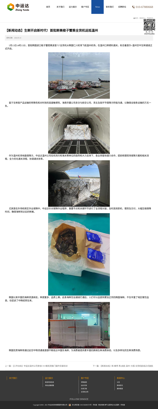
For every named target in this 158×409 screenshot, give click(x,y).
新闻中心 (143, 18)
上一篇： (36, 366)
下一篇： (123, 366)
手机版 (94, 405)
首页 (48, 7)
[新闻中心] (97, 7)
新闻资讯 (150, 18)
